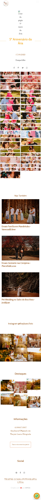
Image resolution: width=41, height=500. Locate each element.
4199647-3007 (21, 428)
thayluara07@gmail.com (21, 431)
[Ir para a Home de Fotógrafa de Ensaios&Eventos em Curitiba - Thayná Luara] (6, 3)
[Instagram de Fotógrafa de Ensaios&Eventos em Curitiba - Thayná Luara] (24, 472)
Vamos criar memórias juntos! (20, 444)
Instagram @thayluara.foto (20, 323)
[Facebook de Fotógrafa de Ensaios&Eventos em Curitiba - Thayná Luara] (20, 472)
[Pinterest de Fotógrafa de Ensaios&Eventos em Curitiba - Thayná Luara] (16, 472)
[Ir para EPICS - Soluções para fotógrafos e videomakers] (20, 488)
